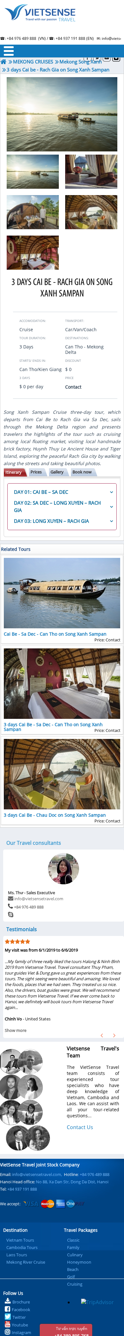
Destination (15, 1230)
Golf (71, 1277)
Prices (36, 472)
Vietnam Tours (20, 1240)
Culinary (75, 1255)
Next (114, 1035)
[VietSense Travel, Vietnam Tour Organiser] (3, 62)
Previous (101, 1035)
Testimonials (21, 929)
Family (73, 1247)
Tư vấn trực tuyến (71, 1331)
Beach (73, 1269)
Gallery (57, 472)
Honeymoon (79, 1262)
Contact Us (80, 1127)
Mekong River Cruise (25, 1262)
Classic (73, 1240)
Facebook (21, 1309)
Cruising (74, 1284)
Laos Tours (16, 1255)
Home (62, 20)
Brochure (21, 1302)
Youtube (20, 1325)
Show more (15, 1030)
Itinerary (13, 472)
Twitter (19, 1317)
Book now (82, 472)
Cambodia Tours (22, 1247)
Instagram (21, 1332)
